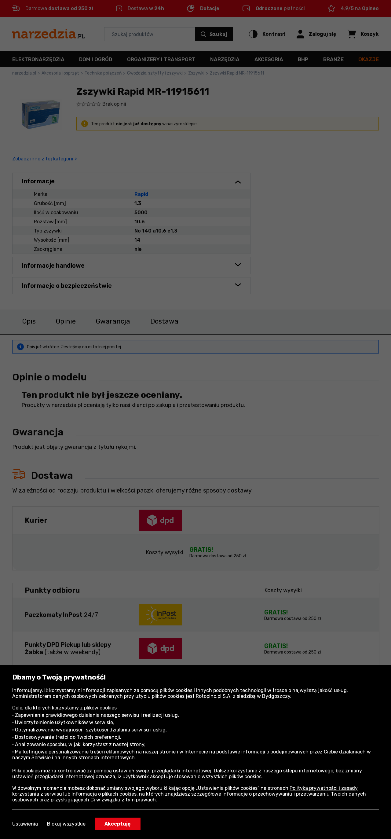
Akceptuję (117, 824)
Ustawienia (25, 824)
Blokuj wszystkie (66, 824)
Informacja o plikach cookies (104, 794)
